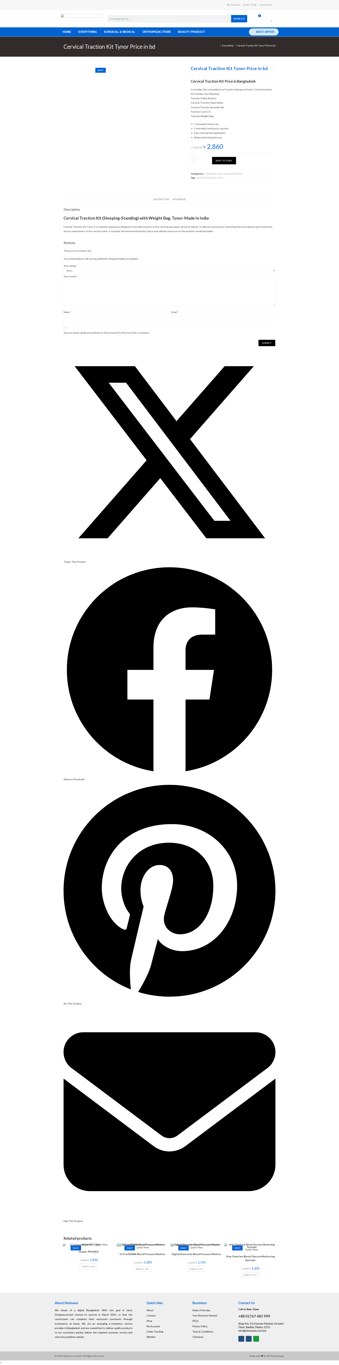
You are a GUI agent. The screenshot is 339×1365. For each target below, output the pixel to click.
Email (175, 311)
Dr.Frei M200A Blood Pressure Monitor (142, 1254)
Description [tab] (161, 199)
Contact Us (265, 4)
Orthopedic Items (156, 31)
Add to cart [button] (88, 1266)
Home (67, 31)
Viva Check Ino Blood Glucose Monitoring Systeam (250, 1258)
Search (239, 18)
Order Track (250, 4)
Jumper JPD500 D (89, 1251)
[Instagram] (249, 1339)
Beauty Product (191, 31)
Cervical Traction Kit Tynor (209, 177)
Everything (87, 31)
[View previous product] (266, 67)
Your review (71, 276)
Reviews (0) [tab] (179, 199)
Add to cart (224, 160)
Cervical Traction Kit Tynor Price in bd (256, 45)
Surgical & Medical (119, 31)
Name (68, 311)
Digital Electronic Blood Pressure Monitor (196, 1254)
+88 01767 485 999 (254, 1316)
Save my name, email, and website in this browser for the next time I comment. (107, 332)
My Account (233, 4)
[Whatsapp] (256, 1339)
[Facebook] (65, 5)
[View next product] (272, 67)
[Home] (218, 45)
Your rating (71, 266)
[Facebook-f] (241, 1339)
